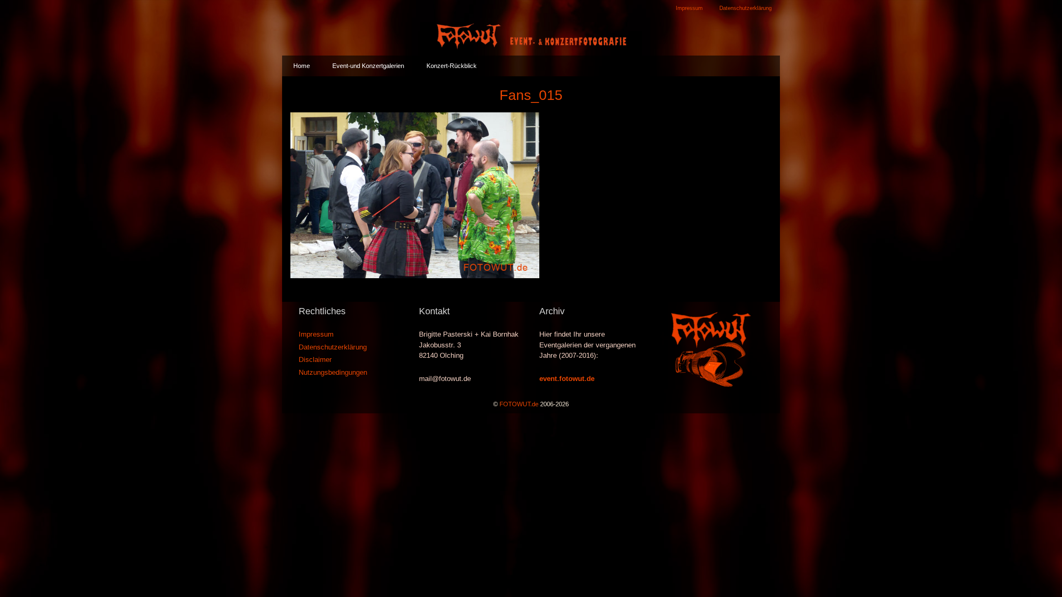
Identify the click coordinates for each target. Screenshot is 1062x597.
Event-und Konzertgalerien (368, 65)
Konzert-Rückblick (451, 65)
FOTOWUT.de (518, 404)
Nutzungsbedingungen (333, 372)
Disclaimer (315, 360)
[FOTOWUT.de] (531, 35)
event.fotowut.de (566, 379)
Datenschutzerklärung (745, 8)
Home (301, 65)
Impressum (689, 8)
